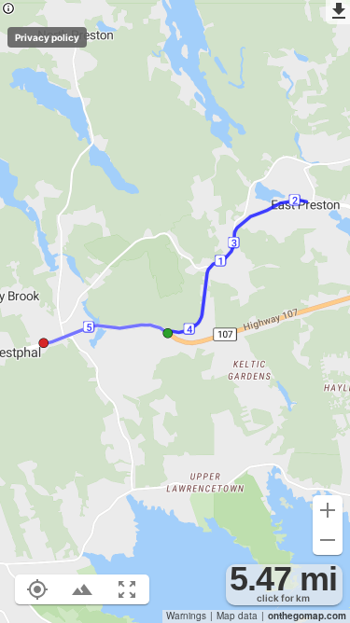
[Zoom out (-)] (328, 540)
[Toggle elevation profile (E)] (82, 589)
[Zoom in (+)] (328, 510)
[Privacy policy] (8, 10)
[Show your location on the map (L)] (37, 589)
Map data (237, 615)
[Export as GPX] (338, 12)
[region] (175, 311)
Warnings (186, 615)
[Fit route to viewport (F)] (127, 589)
